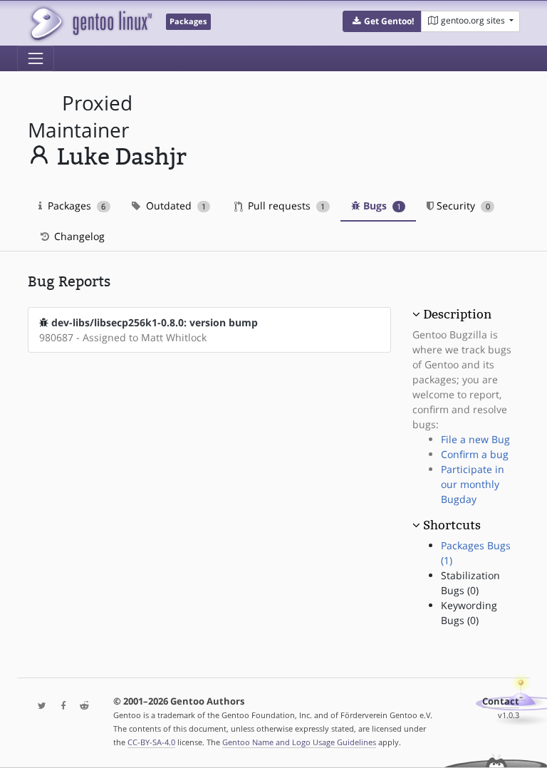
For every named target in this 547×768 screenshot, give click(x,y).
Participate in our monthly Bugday (472, 484)
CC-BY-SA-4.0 (151, 742)
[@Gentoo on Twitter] (38, 706)
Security (461, 205)
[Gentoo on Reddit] (80, 706)
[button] (382, 21)
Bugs (380, 205)
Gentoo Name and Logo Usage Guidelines (299, 742)
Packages (75, 205)
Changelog (78, 236)
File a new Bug (475, 439)
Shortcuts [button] (452, 525)
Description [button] (457, 314)
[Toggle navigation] (35, 58)
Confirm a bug (475, 454)
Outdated (174, 205)
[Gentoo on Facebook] (60, 706)
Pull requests (285, 205)
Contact (500, 701)
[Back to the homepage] (90, 23)
